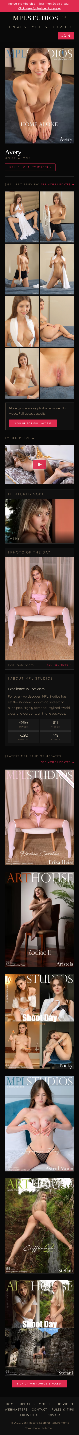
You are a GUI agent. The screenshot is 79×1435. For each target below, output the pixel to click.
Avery (13, 152)
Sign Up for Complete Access (39, 1383)
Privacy (54, 1415)
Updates (17, 27)
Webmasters (16, 1409)
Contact (39, 1409)
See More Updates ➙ (57, 184)
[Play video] (39, 464)
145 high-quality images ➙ (30, 167)
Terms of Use (30, 1415)
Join (65, 36)
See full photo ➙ (59, 665)
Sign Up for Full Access (33, 423)
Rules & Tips (62, 1409)
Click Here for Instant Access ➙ (39, 8)
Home (11, 1404)
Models (39, 27)
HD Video (62, 27)
